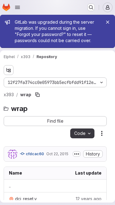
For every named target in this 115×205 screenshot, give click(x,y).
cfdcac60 (34, 154)
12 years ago (89, 198)
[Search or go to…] (91, 7)
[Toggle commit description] (77, 154)
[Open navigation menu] (17, 7)
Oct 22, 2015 (57, 154)
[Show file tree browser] (8, 70)
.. (10, 185)
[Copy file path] (37, 95)
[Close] (107, 22)
